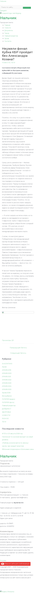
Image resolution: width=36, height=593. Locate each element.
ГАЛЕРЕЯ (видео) (8, 399)
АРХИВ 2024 (6, 386)
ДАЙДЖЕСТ (6, 409)
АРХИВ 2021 (6, 376)
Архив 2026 (6, 393)
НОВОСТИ (6, 62)
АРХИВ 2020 (7, 373)
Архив (6, 38)
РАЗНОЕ (5, 418)
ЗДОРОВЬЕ (6, 412)
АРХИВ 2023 (6, 383)
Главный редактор (11, 36)
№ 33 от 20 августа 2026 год (12, 433)
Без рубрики (7, 396)
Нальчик (3, 1)
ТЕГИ (13, 62)
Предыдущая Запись (18, 348)
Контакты (7, 41)
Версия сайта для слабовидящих (17, 564)
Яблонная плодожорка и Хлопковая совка (18, 449)
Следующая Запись (18, 353)
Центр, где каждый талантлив (13, 446)
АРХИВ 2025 (6, 389)
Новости (7, 28)
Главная (7, 25)
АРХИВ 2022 (6, 380)
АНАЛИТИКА (7, 364)
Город (6, 33)
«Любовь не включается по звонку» (15, 443)
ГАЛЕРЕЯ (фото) (8, 402)
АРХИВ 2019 (6, 370)
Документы (8, 30)
